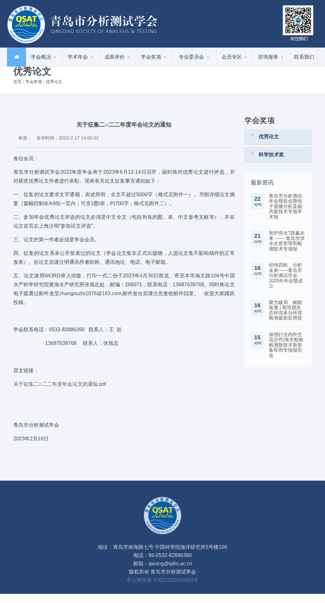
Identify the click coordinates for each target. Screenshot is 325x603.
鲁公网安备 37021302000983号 (162, 580)
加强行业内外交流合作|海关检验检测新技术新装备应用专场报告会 (286, 345)
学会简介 (58, 66)
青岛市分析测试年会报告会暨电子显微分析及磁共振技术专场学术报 (285, 206)
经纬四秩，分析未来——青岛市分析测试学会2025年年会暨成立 (286, 275)
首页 (17, 81)
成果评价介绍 (131, 66)
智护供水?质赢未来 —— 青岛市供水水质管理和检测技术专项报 (287, 240)
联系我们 (304, 57)
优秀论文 (168, 66)
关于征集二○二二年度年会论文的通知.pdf (59, 384)
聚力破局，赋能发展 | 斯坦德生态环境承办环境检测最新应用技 (285, 310)
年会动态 (94, 66)
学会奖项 (33, 81)
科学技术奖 (271, 154)
